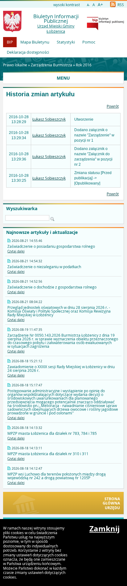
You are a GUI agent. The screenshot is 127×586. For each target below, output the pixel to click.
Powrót (113, 106)
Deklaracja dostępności (28, 52)
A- (88, 5)
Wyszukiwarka (21, 208)
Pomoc (88, 42)
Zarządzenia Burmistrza (51, 64)
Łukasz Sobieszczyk (49, 119)
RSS (120, 4)
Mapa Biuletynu (34, 42)
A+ (100, 4)
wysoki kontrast (66, 4)
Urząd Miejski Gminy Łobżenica (56, 28)
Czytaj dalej (16, 251)
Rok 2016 (84, 64)
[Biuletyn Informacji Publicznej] (105, 28)
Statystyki (66, 42)
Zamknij (104, 528)
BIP (10, 42)
